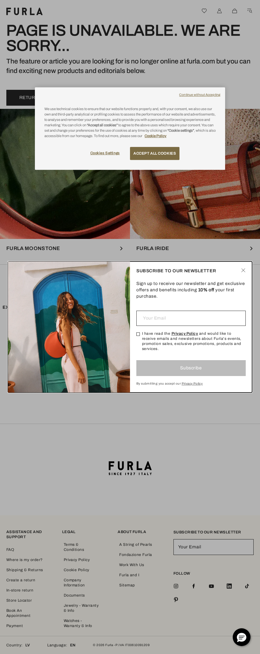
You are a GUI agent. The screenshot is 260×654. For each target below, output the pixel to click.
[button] (241, 637)
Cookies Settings (105, 153)
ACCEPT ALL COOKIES (154, 153)
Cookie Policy (155, 136)
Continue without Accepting (199, 94)
